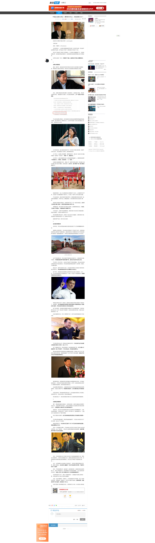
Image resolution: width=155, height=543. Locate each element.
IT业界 (76, 12)
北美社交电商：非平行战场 (94, 131)
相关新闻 (53, 525)
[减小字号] (83, 18)
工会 (69, 533)
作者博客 (102, 25)
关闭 (84, 505)
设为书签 (94, 2)
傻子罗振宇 (91, 126)
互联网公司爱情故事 (93, 117)
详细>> (105, 69)
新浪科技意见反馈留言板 (96, 137)
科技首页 (52, 12)
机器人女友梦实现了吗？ (94, 124)
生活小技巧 (66, 533)
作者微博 (93, 25)
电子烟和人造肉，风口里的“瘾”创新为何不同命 (97, 94)
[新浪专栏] (54, 2)
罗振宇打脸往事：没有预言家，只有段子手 (96, 63)
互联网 (65, 12)
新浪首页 (101, 2)
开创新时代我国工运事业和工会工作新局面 (71, 528)
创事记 (59, 12)
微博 (66, 19)
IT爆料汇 (72, 19)
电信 (71, 12)
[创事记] (63, 2)
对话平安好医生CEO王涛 (94, 133)
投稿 (81, 12)
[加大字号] (85, 18)
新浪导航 (104, 2)
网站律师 (95, 146)
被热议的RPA (92, 129)
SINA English (102, 146)
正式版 (69, 542)
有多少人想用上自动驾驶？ (94, 120)
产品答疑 (90, 146)
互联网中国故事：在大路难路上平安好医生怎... (97, 122)
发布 (83, 519)
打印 (80, 505)
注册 (77, 519)
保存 (76, 505)
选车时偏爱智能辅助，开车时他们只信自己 (96, 104)
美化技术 (65, 542)
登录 (74, 519)
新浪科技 (98, 2)
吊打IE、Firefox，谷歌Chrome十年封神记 (96, 74)
